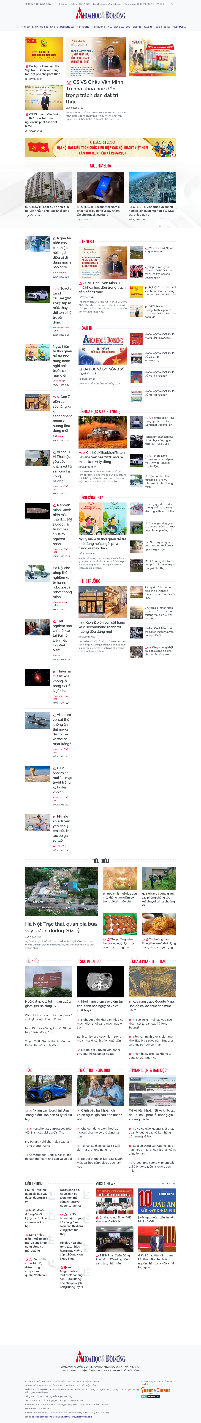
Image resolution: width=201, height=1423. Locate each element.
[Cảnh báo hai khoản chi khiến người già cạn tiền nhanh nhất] (100, 1090)
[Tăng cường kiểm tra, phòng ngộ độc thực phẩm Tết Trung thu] (120, 924)
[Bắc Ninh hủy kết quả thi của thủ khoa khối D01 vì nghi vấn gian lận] (136, 546)
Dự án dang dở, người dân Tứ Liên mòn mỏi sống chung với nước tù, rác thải (70, 1197)
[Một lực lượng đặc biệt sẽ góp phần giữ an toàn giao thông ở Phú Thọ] (136, 565)
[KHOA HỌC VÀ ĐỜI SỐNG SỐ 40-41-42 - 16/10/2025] (136, 358)
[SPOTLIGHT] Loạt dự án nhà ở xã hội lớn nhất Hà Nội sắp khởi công (47, 208)
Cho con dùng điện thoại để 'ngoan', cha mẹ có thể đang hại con (98, 1132)
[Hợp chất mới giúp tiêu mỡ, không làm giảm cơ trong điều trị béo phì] (120, 878)
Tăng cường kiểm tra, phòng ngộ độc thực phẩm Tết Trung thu (119, 943)
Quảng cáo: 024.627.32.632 (138, 4)
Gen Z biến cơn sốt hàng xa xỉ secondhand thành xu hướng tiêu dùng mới (62, 414)
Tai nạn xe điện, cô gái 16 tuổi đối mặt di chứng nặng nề (98, 1147)
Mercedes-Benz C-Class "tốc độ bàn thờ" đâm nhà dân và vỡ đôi (48, 1156)
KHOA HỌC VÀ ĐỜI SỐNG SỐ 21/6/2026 (102, 371)
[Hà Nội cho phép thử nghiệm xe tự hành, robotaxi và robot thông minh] (37, 573)
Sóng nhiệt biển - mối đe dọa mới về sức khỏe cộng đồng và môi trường (36, 1242)
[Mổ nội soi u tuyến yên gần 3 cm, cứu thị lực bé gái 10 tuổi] (37, 822)
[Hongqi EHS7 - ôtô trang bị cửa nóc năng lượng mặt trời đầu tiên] (136, 422)
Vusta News (105, 1183)
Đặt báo (63, 4)
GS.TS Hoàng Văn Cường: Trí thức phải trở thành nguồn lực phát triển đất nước (43, 120)
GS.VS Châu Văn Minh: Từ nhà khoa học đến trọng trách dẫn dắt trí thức (95, 92)
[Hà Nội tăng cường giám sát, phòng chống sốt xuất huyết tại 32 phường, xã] (136, 527)
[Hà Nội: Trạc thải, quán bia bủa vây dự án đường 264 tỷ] (61, 891)
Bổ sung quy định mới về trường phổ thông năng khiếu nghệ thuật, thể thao (160, 508)
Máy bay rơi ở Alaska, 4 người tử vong (159, 250)
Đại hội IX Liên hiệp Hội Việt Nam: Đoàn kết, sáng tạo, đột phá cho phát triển (42, 70)
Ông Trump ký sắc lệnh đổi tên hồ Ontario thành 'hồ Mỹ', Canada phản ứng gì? (158, 272)
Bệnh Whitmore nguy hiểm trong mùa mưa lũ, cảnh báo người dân (99, 1038)
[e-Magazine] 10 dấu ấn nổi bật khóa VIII (156, 1219)
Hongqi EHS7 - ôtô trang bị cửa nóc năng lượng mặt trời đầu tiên (159, 421)
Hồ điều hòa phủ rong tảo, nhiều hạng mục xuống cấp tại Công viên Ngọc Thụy (71, 1250)
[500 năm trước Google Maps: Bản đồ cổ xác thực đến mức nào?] (152, 981)
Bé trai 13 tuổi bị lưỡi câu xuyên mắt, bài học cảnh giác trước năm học (100, 1162)
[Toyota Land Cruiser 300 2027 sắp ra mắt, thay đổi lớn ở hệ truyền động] (37, 294)
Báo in (87, 328)
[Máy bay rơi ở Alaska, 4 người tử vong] (136, 252)
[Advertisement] (101, 1314)
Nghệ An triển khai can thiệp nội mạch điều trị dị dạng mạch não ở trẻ (62, 252)
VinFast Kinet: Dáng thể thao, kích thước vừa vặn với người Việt (159, 632)
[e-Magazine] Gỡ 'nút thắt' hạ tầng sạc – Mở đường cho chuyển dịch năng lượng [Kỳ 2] (71, 1277)
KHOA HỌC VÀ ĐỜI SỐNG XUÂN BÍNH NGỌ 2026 (159, 336)
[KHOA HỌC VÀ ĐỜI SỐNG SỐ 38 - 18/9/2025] (136, 396)
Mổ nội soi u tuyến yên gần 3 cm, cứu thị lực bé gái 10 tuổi (61, 828)
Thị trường (82, 27)
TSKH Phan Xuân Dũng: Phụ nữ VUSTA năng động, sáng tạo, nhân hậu (113, 1259)
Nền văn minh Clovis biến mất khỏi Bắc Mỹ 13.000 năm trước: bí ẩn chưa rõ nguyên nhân (62, 524)
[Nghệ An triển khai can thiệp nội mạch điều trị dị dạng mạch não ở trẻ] (37, 244)
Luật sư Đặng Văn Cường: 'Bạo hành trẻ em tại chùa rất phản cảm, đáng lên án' (152, 1149)
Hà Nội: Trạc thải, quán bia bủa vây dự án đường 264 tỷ (61, 927)
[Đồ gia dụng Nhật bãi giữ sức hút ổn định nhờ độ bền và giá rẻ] (136, 652)
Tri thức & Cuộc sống (155, 1390)
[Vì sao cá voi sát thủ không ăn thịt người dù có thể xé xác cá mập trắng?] (37, 720)
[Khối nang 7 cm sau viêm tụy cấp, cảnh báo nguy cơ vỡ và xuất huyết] (100, 981)
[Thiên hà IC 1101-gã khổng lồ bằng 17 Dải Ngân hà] (37, 677)
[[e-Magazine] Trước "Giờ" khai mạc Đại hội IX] (114, 1201)
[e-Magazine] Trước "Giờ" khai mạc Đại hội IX (114, 1219)
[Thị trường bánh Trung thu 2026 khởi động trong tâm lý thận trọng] (159, 924)
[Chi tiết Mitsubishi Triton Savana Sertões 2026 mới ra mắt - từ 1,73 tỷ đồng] (103, 432)
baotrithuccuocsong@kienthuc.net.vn (51, 1416)
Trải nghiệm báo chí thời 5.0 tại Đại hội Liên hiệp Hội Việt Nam (62, 635)
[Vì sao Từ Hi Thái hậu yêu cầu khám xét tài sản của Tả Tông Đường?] (37, 458)
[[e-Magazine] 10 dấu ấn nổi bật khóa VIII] (157, 1201)
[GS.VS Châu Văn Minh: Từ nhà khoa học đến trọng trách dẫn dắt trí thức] (96, 57)
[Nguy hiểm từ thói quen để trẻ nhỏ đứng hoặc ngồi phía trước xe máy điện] (37, 352)
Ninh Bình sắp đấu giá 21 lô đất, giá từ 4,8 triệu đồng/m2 (48, 1030)
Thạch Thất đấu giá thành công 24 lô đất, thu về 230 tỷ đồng (48, 1043)
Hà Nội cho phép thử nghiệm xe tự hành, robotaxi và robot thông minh (62, 582)
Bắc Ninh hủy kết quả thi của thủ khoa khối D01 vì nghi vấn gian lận (159, 546)
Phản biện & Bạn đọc (118, 27)
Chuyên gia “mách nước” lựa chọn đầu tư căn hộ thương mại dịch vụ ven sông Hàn (159, 613)
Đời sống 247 (67, 27)
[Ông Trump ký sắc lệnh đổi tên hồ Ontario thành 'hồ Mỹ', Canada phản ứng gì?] (136, 271)
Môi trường (98, 27)
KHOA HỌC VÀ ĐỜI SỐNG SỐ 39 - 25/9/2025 (159, 374)
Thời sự (25, 27)
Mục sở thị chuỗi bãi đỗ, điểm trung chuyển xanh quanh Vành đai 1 (36, 1267)
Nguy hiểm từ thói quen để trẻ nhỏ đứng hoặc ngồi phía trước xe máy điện (62, 361)
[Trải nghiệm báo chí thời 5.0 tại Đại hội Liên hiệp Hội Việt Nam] (37, 627)
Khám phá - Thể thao (60, 487)
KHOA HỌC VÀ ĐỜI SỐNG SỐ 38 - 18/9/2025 (159, 393)
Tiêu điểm (100, 860)
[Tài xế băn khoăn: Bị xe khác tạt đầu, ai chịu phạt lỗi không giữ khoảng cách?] (152, 1090)
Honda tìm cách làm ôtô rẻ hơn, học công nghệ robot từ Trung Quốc (159, 440)
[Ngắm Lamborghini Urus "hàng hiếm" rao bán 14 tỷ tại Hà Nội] (48, 1090)
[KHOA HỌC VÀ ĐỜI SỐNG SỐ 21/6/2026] (103, 349)
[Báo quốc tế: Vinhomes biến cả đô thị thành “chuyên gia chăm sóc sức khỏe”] (136, 592)
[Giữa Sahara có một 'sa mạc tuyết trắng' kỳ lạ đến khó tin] (37, 774)
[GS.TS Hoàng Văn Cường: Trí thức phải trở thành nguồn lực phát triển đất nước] (44, 97)
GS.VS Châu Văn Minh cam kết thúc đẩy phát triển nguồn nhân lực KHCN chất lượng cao (156, 1261)
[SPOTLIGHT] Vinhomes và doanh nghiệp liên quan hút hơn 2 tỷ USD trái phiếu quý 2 (151, 210)
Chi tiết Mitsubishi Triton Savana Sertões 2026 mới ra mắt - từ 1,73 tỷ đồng (102, 457)
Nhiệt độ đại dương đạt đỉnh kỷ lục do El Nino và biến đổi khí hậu (36, 1218)
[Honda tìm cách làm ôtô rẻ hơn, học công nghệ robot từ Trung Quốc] (136, 441)
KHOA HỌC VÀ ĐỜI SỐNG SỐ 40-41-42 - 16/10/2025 (159, 357)
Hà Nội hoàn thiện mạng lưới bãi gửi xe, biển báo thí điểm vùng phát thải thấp (71, 1224)
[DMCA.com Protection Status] (150, 1396)
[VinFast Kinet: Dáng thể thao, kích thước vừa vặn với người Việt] (136, 633)
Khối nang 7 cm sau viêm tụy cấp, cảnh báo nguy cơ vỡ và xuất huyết (100, 1006)
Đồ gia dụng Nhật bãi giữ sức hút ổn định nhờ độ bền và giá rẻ (159, 651)
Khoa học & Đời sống (100, 13)
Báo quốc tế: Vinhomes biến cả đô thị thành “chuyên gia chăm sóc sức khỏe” (160, 592)
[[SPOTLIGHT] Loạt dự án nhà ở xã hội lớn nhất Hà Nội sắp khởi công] (48, 187)
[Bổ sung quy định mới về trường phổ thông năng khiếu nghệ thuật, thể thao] (136, 508)
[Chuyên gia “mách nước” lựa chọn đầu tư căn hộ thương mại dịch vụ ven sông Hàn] (136, 612)
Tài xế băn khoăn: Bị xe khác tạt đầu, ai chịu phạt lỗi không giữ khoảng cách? (152, 1115)
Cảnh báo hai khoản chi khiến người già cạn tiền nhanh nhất (99, 1115)
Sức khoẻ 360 (163, 27)
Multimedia (179, 27)
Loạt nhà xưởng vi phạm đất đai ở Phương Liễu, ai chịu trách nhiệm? (151, 1166)
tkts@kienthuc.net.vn (82, 1416)
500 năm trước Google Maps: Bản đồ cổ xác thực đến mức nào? (152, 1006)
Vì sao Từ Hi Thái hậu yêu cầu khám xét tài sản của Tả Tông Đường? (62, 466)
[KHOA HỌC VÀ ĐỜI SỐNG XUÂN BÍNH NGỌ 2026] (136, 339)
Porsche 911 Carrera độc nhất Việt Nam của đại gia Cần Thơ (48, 1130)
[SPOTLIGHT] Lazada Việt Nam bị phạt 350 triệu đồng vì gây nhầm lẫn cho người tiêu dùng (98, 210)
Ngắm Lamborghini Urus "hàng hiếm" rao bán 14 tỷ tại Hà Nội (48, 1115)
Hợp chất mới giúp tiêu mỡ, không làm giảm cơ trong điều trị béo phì (120, 897)
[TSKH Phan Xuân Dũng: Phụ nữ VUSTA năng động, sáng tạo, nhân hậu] (114, 1239)
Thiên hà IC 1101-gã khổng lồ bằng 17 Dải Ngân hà (62, 681)
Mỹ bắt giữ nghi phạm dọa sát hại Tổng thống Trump (47, 1143)
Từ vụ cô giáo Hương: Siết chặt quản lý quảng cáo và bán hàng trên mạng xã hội (151, 1132)
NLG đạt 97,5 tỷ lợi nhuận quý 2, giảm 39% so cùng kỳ (48, 1004)
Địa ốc (33, 961)
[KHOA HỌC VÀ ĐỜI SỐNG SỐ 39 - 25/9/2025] (136, 377)
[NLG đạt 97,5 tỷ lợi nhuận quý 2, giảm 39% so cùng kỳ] (48, 981)
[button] (163, 1183)
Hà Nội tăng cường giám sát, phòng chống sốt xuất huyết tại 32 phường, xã (160, 527)
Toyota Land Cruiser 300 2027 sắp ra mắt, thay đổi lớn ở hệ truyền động (62, 305)
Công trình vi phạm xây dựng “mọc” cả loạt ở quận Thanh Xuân (48, 1017)
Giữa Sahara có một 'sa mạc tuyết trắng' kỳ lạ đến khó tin (62, 780)
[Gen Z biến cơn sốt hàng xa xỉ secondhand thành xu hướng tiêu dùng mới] (37, 402)
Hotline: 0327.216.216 (80, 4)
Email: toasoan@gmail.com (107, 4)
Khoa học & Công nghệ (45, 27)
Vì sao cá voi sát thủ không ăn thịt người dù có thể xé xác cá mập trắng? (62, 729)
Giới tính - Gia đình (143, 27)
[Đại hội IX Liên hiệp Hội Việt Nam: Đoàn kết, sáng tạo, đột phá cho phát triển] (44, 49)
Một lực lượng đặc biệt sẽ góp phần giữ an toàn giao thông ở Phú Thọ (160, 565)
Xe (30, 1070)
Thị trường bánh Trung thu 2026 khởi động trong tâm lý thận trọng (159, 943)
